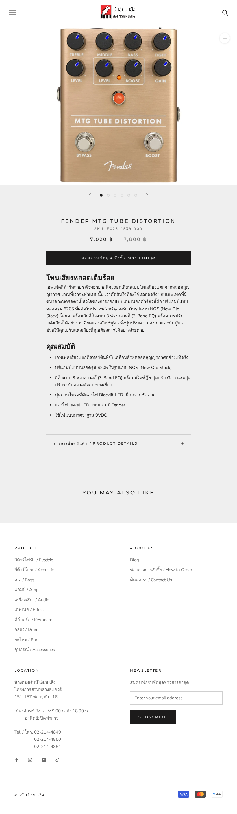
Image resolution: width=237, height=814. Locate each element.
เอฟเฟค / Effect (29, 610)
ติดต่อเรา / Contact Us (151, 580)
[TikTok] (57, 759)
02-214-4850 (47, 739)
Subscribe (152, 717)
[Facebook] (16, 759)
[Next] (147, 194)
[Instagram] (30, 759)
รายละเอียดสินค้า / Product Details (95, 443)
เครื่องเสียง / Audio (31, 600)
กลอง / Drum (26, 629)
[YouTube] (44, 759)
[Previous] (90, 194)
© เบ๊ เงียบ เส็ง (29, 795)
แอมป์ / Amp (26, 590)
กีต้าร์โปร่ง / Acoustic (34, 570)
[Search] (225, 12)
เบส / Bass (24, 580)
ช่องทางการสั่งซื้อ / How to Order (161, 570)
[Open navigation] (12, 12)
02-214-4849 (47, 732)
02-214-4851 (47, 746)
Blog (134, 560)
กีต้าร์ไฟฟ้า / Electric (33, 560)
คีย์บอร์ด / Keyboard (33, 620)
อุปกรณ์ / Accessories (34, 649)
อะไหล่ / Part (26, 640)
